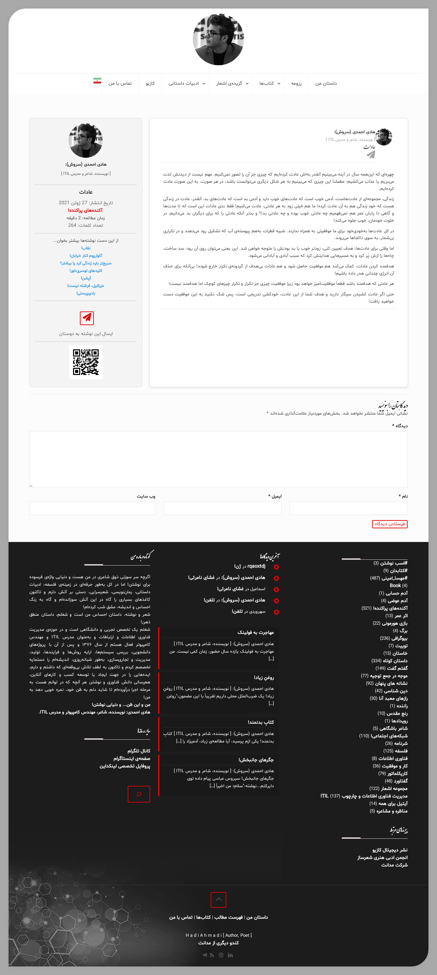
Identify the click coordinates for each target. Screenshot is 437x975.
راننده (402, 706)
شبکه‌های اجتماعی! (389, 736)
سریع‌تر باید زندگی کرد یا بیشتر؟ (86, 263)
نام (403, 496)
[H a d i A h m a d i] (218, 39)
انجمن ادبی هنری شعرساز (382, 857)
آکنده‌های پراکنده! (390, 608)
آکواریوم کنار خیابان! (86, 256)
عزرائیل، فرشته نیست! (85, 286)
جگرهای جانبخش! (256, 760)
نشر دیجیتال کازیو (390, 850)
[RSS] (211, 955)
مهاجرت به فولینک (256, 632)
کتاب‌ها (203, 917)
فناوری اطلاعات (393, 758)
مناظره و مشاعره (392, 811)
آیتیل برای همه (393, 803)
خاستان (400, 653)
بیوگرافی (400, 638)
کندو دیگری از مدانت (218, 943)
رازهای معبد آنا (393, 698)
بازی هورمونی (395, 623)
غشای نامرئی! (201, 577)
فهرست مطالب (228, 917)
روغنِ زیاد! (264, 677)
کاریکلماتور (397, 773)
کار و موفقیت (395, 766)
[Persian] (97, 83)
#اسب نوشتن (394, 563)
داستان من (257, 917)
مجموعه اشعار (394, 788)
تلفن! (209, 600)
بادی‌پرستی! (85, 293)
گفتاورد (401, 781)
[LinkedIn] (230, 955)
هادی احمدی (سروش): (243, 577)
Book (395, 586)
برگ (404, 631)
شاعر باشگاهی (394, 728)
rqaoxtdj (256, 566)
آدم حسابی (397, 593)
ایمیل (275, 496)
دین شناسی (396, 691)
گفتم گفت (397, 668)
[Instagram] (221, 955)
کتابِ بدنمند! (261, 722)
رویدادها (400, 721)
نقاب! (85, 248)
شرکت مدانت (394, 865)
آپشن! (86, 278)
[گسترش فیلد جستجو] (139, 794)
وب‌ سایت (146, 496)
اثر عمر (401, 616)
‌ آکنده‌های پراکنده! (86, 210)
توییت (401, 646)
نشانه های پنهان (391, 683)
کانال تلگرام (138, 751)
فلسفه (401, 751)
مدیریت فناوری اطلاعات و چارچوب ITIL (364, 796)
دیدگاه (399, 426)
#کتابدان (399, 571)
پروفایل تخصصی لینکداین (125, 766)
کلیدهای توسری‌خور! (86, 271)
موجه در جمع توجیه (389, 676)
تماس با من (181, 917)
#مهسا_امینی (395, 578)
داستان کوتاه (395, 661)
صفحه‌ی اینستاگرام (132, 758)
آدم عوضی (398, 601)
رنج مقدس (397, 713)
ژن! (237, 566)
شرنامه (401, 743)
